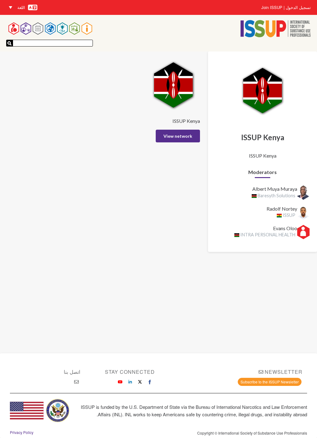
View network (177, 136)
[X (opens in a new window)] (140, 382)
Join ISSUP (271, 7)
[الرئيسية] (276, 29)
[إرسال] (9, 43)
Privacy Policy (21, 432)
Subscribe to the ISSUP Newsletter (270, 381)
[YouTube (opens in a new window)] (120, 382)
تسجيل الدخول (298, 7)
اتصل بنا (72, 371)
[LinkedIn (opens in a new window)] (130, 382)
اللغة (21, 7)
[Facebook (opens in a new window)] (150, 382)
